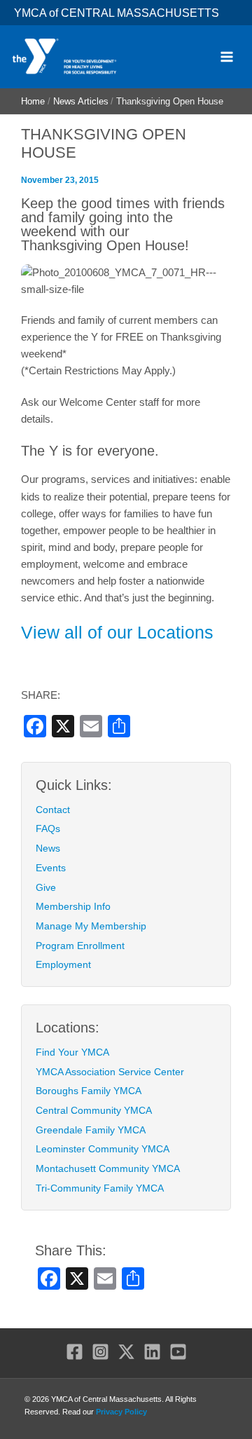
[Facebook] (74, 1351)
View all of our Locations (117, 632)
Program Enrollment (80, 945)
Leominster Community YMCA (102, 1148)
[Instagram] (100, 1351)
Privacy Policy (121, 1411)
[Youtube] (178, 1351)
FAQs (48, 828)
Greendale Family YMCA (91, 1129)
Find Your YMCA (72, 1052)
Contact (53, 809)
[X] (126, 1351)
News (48, 848)
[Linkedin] (152, 1351)
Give (46, 887)
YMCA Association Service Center (110, 1071)
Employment (63, 964)
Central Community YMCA (94, 1110)
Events (51, 867)
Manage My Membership (91, 926)
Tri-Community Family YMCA (100, 1188)
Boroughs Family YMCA (88, 1090)
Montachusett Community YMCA (108, 1168)
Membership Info (73, 906)
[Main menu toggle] (226, 56)
